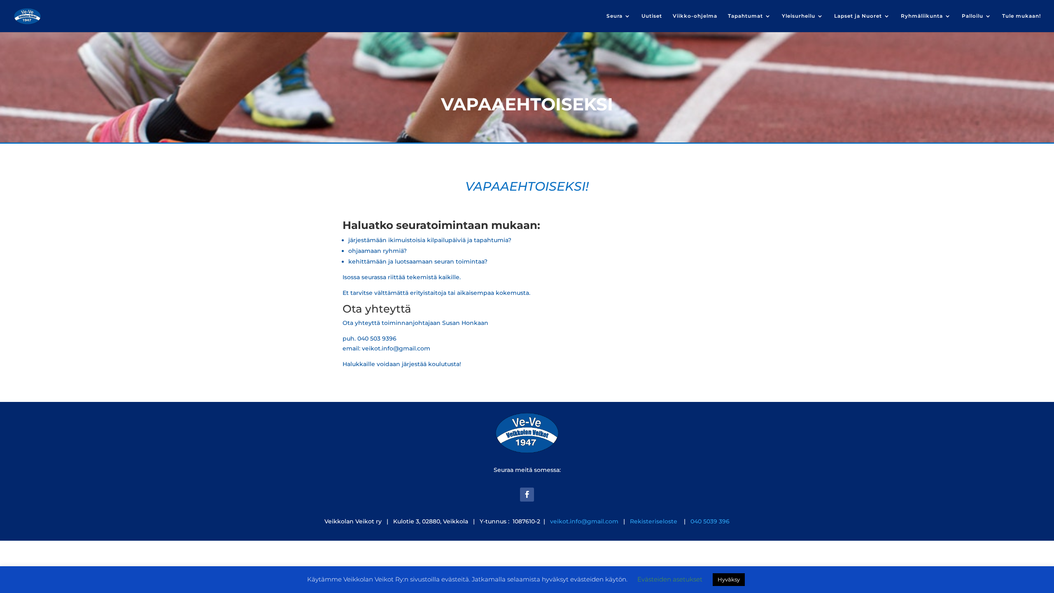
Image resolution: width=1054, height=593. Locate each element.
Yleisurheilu (798, 16)
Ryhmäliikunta (922, 16)
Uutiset (651, 16)
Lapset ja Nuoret (858, 16)
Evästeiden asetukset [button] (669, 579)
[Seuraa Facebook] (527, 495)
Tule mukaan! (1021, 16)
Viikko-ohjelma (695, 16)
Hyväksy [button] (729, 579)
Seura (614, 16)
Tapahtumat (745, 16)
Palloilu (972, 16)
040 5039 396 (709, 521)
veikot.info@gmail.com (584, 521)
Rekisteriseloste (654, 521)
